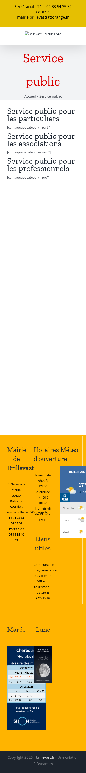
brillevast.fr (45, 757)
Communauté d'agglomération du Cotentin (45, 570)
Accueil (30, 96)
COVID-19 (43, 598)
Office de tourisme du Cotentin (43, 587)
